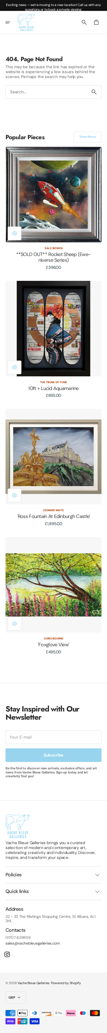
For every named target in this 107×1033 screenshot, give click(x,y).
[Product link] (53, 208)
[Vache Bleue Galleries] (26, 22)
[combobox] (46, 91)
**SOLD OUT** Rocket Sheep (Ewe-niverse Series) (53, 257)
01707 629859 (18, 937)
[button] (11, 22)
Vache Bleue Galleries (33, 983)
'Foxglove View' (53, 645)
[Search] (94, 92)
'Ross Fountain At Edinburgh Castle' (53, 517)
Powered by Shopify (66, 983)
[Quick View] (14, 233)
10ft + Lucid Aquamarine (53, 389)
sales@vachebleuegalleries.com (32, 943)
